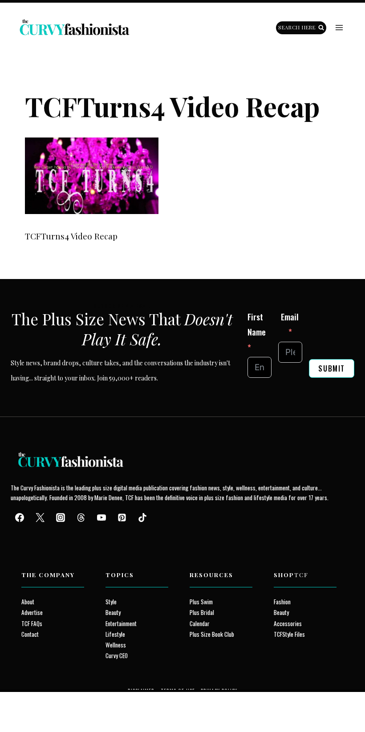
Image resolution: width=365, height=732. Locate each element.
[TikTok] (142, 517)
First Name (256, 324)
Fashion (282, 601)
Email (290, 316)
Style (111, 601)
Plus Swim (201, 601)
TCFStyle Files (289, 634)
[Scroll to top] (22, 704)
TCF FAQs (31, 623)
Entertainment (121, 623)
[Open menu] (339, 28)
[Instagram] (60, 517)
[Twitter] (40, 517)
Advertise (32, 612)
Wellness (115, 644)
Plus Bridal (202, 612)
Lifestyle (115, 634)
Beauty (113, 612)
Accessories (288, 623)
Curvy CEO (116, 655)
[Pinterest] (122, 517)
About (27, 601)
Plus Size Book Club (212, 634)
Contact (30, 634)
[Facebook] (19, 517)
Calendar (200, 623)
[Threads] (81, 517)
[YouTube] (101, 517)
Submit (331, 368)
